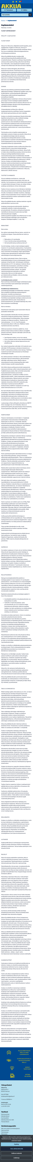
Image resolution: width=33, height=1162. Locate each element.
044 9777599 (4, 1094)
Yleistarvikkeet (5, 1121)
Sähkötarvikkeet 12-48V (7, 1120)
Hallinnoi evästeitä (16, 1153)
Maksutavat (4, 1134)
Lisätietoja (16, 1158)
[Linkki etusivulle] (11, 6)
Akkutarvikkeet (5, 1116)
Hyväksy (16, 1144)
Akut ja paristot (5, 1114)
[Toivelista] (16, 2)
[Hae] (30, 14)
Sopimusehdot (5, 1130)
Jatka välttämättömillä (16, 1149)
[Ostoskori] (20, 2)
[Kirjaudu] (13, 2)
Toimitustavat (4, 1132)
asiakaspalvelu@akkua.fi (7, 1096)
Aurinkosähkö (5, 1118)
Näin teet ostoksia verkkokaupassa (10, 1128)
